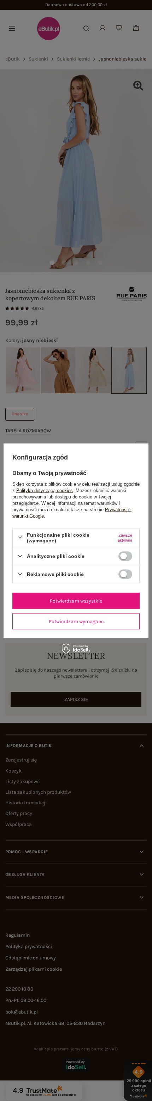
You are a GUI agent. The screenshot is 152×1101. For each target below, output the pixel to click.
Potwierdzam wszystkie (76, 601)
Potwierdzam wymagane (76, 621)
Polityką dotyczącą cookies (44, 490)
